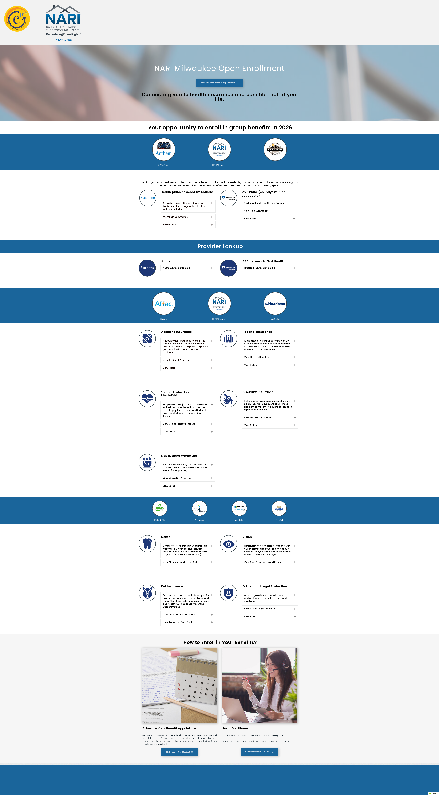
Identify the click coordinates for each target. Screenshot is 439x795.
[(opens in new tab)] (147, 268)
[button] (188, 206)
